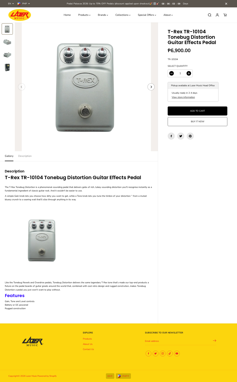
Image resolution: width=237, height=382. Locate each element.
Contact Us (88, 349)
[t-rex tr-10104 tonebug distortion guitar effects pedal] (86, 87)
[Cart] (225, 14)
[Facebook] (171, 136)
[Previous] (21, 86)
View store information (183, 97)
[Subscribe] (214, 341)
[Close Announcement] (226, 3)
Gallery (9, 156)
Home (67, 15)
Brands (102, 15)
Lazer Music (31, 376)
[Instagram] (162, 353)
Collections (122, 15)
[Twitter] (180, 136)
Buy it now (197, 121)
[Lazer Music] (19, 15)
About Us (88, 344)
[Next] (151, 86)
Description (25, 156)
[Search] (209, 14)
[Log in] (217, 14)
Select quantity (178, 66)
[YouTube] (176, 353)
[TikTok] (169, 353)
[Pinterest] (190, 136)
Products (83, 15)
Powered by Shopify (47, 376)
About (167, 15)
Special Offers (146, 15)
